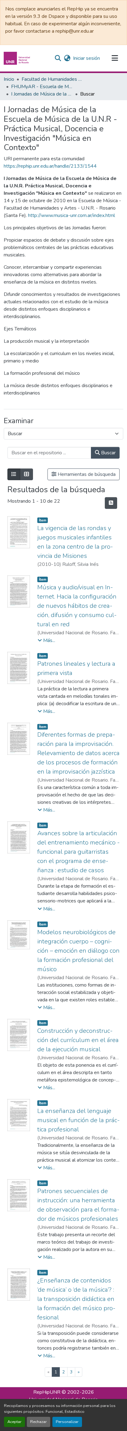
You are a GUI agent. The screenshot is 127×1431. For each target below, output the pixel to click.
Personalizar (67, 1422)
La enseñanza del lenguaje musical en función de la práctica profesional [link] (78, 1120)
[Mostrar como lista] (13, 474)
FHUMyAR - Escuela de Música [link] (42, 86)
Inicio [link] (9, 79)
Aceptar (14, 1422)
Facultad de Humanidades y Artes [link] (52, 79)
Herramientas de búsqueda (86, 474)
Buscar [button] (108, 452)
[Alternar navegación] (114, 58)
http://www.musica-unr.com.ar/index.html (71, 215)
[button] (17, 58)
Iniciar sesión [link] (86, 58)
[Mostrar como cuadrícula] (26, 474)
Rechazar (38, 1422)
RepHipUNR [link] (46, 1392)
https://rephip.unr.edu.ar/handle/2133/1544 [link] (50, 166)
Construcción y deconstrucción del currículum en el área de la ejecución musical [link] (78, 1040)
